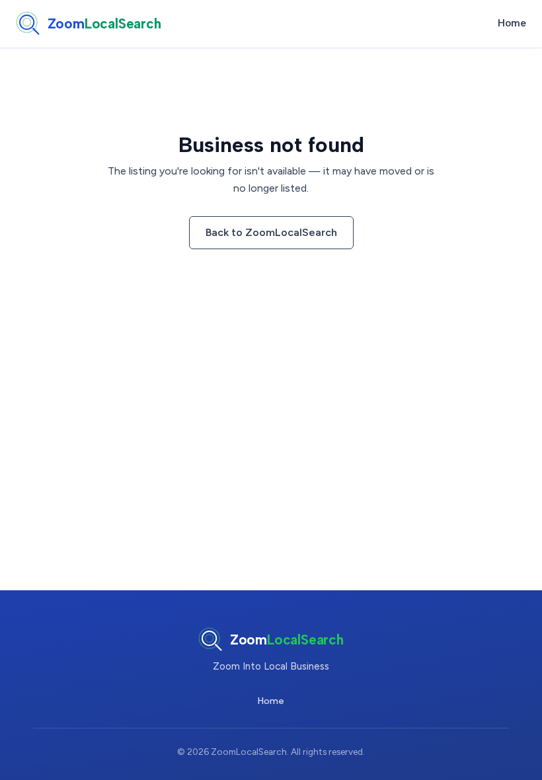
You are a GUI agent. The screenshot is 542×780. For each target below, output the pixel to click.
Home (512, 23)
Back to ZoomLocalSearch (271, 232)
